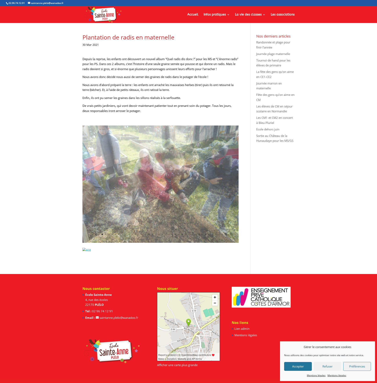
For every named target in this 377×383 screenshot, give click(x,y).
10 (125, 234)
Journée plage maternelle (273, 54)
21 (162, 234)
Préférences (357, 366)
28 (185, 234)
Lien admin (242, 329)
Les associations (283, 14)
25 (175, 234)
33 (202, 234)
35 (209, 234)
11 (129, 234)
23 (169, 234)
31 (195, 234)
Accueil (192, 14)
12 (132, 234)
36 (212, 234)
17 (149, 234)
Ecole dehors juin (267, 129)
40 (225, 234)
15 (142, 234)
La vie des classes (248, 14)
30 (192, 234)
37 (215, 234)
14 (139, 234)
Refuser (327, 366)
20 (159, 234)
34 (205, 234)
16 (145, 234)
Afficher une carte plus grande (177, 365)
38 (219, 234)
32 (199, 234)
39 (222, 234)
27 (182, 234)
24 (172, 234)
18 (152, 234)
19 (155, 234)
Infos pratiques (215, 14)
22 (165, 234)
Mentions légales (316, 375)
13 (135, 234)
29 (189, 234)
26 (179, 234)
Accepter (298, 366)
